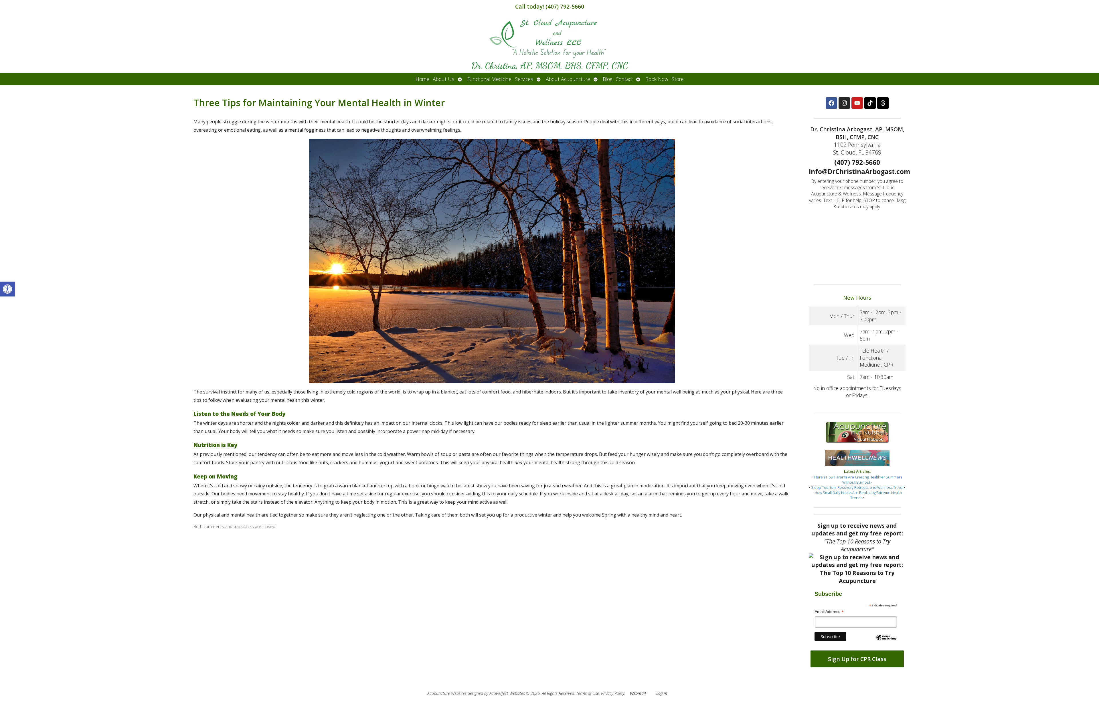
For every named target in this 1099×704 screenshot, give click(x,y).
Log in (661, 693)
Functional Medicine (489, 79)
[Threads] (883, 103)
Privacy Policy (612, 693)
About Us (443, 79)
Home (422, 79)
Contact (624, 79)
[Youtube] (857, 103)
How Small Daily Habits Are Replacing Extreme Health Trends (858, 495)
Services (524, 79)
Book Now (656, 79)
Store (678, 79)
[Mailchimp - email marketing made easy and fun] (886, 642)
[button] (7, 289)
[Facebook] (831, 103)
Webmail (638, 693)
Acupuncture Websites (447, 693)
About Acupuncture (568, 79)
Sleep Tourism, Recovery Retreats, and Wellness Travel (857, 487)
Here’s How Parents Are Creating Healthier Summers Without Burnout (858, 479)
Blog (607, 79)
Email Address (829, 611)
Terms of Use (587, 693)
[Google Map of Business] (857, 245)
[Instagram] (844, 103)
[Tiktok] (870, 103)
